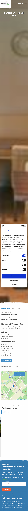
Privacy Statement (6, 479)
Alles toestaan (14, 276)
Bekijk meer (6, 412)
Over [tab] (23, 230)
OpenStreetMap (23, 399)
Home (5, 3)
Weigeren (14, 284)
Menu (25, 3)
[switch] (24, 261)
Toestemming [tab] (5, 230)
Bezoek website (7, 360)
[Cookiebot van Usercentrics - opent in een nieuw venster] (20, 226)
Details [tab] (14, 230)
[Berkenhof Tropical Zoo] (14, 386)
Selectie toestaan (14, 280)
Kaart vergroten (20, 374)
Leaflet (18, 399)
